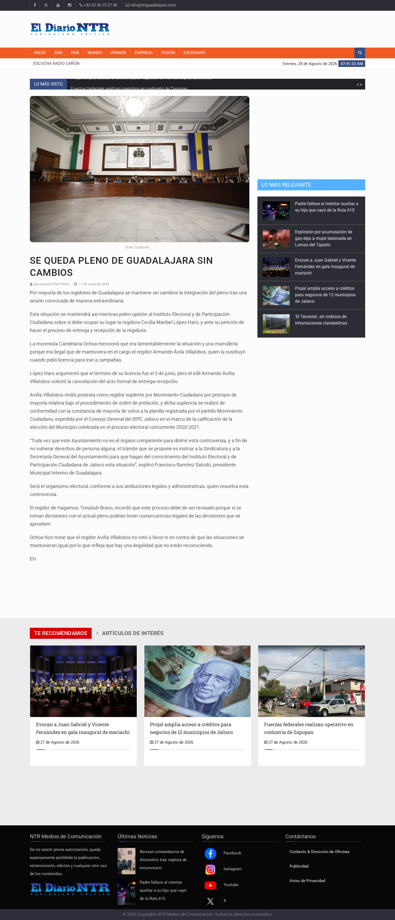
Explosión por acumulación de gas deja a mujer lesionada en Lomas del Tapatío (323, 237)
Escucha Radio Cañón (56, 63)
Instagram (233, 869)
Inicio (40, 53)
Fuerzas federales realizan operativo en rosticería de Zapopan (129, 84)
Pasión (168, 53)
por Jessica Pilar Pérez (51, 284)
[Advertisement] (267, 28)
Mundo (95, 53)
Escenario (194, 53)
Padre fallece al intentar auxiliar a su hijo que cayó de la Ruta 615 (163, 890)
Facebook (232, 853)
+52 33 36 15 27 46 (99, 5)
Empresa (144, 53)
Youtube (231, 885)
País (75, 53)
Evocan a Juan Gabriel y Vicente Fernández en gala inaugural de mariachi (325, 265)
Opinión (118, 53)
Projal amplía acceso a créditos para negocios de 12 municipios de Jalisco (325, 293)
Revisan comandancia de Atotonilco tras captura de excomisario (163, 860)
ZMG (58, 53)
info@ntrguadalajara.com (153, 5)
